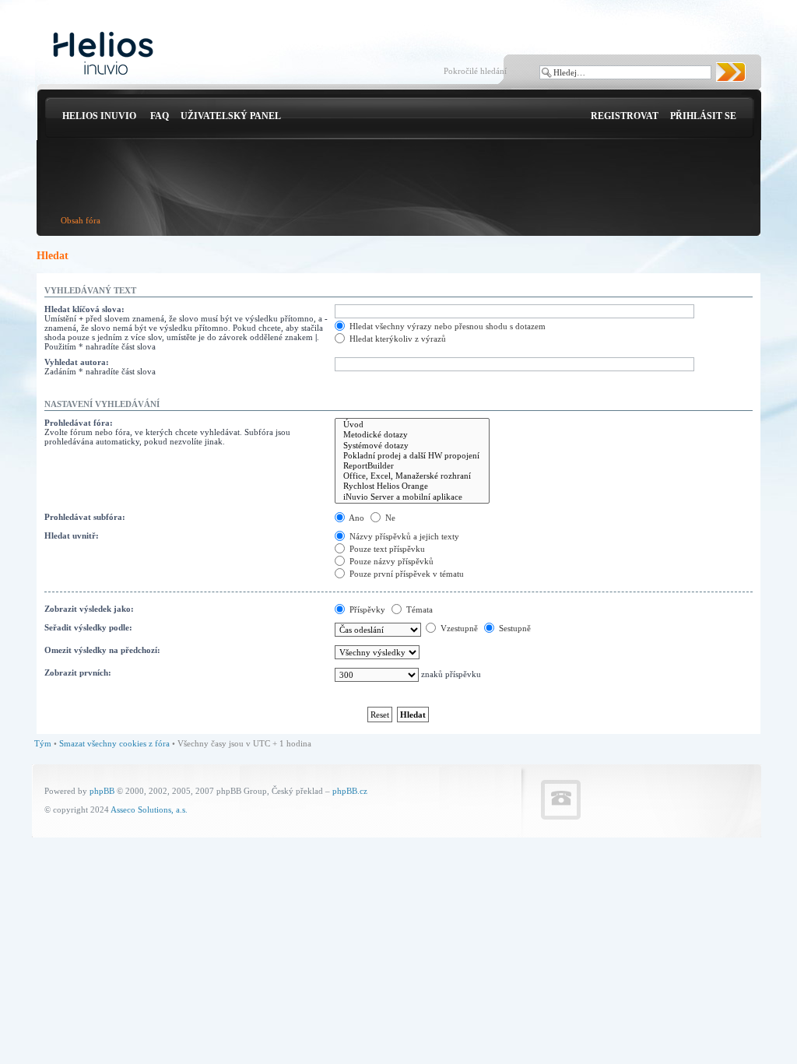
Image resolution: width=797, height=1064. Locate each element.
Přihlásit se (703, 116)
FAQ (159, 116)
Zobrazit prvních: (77, 672)
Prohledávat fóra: (78, 422)
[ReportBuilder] (412, 466)
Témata (418, 609)
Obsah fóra (80, 220)
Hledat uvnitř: (71, 535)
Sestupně (514, 628)
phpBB (102, 790)
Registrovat (624, 116)
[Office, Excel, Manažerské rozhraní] (412, 476)
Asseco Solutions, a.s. (149, 809)
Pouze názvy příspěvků (390, 561)
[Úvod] (412, 425)
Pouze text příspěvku (386, 548)
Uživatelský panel (231, 116)
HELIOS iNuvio (99, 116)
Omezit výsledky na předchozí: (102, 650)
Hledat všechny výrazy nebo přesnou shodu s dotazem (446, 326)
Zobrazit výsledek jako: (89, 608)
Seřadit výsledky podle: (88, 627)
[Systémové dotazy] (412, 446)
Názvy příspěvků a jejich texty (403, 536)
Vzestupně (458, 628)
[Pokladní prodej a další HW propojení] (412, 456)
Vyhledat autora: (76, 362)
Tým (42, 743)
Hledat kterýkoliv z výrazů (396, 338)
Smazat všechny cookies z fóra (114, 743)
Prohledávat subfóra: (84, 516)
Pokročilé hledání (475, 70)
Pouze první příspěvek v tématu (405, 573)
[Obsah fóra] (103, 54)
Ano (355, 517)
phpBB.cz (349, 790)
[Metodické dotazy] (412, 435)
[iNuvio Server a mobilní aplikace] (412, 497)
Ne (389, 517)
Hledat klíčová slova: (84, 309)
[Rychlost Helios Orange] (412, 486)
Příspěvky (366, 609)
